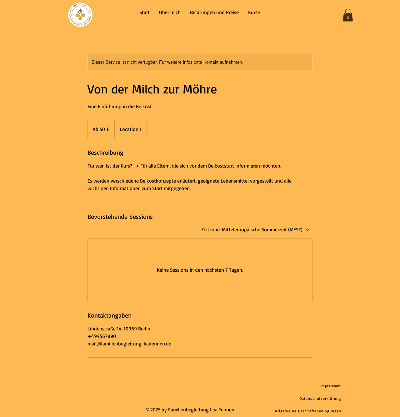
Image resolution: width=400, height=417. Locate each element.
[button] (347, 15)
